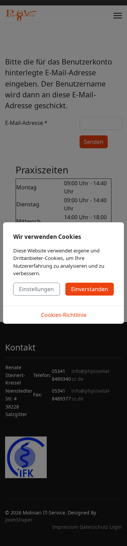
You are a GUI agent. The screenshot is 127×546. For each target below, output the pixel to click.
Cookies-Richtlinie (63, 315)
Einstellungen (36, 289)
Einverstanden (89, 289)
